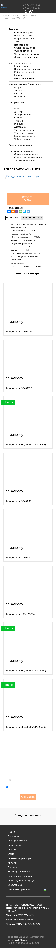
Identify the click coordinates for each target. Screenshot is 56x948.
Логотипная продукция (20, 145)
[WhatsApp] (20, 211)
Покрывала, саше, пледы (27, 69)
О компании (14, 836)
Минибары (19, 124)
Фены (36, 15)
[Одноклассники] (13, 211)
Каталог (14, 15)
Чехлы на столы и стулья (27, 54)
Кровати (18, 93)
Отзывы (12, 854)
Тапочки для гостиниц (25, 160)
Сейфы (18, 118)
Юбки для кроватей (24, 72)
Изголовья (19, 96)
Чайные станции (22, 139)
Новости (12, 849)
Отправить (28, 797)
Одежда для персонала (26, 57)
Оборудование (26, 15)
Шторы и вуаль (21, 66)
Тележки (18, 121)
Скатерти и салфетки (24, 48)
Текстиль (13, 29)
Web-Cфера (21, 940)
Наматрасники (21, 45)
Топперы (18, 90)
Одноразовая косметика (26, 154)
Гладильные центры (24, 136)
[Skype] (24, 211)
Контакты (12, 863)
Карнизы (18, 75)
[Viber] (16, 211)
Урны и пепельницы (24, 130)
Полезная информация (19, 858)
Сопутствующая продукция (28, 157)
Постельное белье (23, 35)
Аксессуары (20, 127)
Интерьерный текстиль (20, 63)
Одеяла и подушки (23, 32)
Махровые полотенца (25, 38)
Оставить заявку (28, 198)
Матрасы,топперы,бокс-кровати (25, 84)
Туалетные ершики (23, 133)
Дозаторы (19, 111)
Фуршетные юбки (23, 51)
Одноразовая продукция (21, 151)
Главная (5, 15)
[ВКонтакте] (9, 211)
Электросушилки (22, 115)
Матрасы (18, 87)
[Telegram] (28, 211)
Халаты (18, 42)
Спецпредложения (17, 841)
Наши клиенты (15, 845)
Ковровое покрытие (24, 78)
